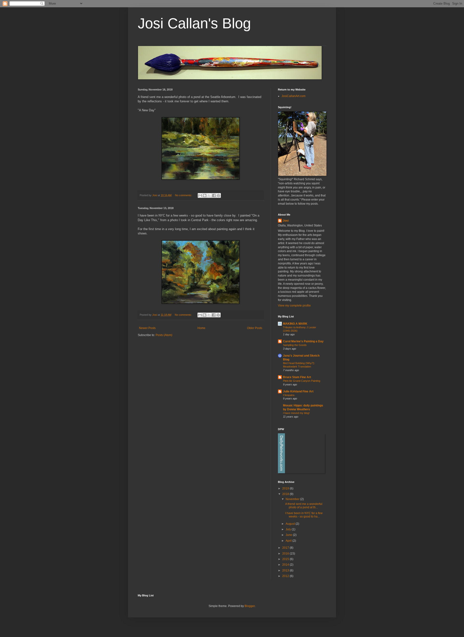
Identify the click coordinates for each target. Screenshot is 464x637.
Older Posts (254, 328)
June (289, 535)
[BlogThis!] (204, 195)
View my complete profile (294, 305)
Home (201, 328)
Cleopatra (288, 395)
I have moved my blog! (296, 413)
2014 (286, 564)
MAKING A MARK (295, 323)
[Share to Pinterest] (218, 195)
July (289, 529)
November (293, 499)
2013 (286, 570)
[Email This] (200, 195)
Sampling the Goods (295, 345)
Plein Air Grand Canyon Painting (301, 380)
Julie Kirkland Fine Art (298, 391)
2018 (286, 494)
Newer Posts (147, 328)
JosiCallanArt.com (293, 96)
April (289, 540)
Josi (286, 220)
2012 (286, 576)
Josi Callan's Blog (194, 23)
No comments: (184, 195)
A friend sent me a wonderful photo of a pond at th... (303, 505)
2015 (286, 559)
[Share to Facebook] (213, 195)
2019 (286, 488)
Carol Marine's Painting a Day (303, 341)
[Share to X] (209, 195)
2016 (286, 553)
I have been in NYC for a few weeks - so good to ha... (304, 514)
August (291, 523)
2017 (286, 547)
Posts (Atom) (164, 335)
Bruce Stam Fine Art (297, 377)
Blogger (250, 606)
